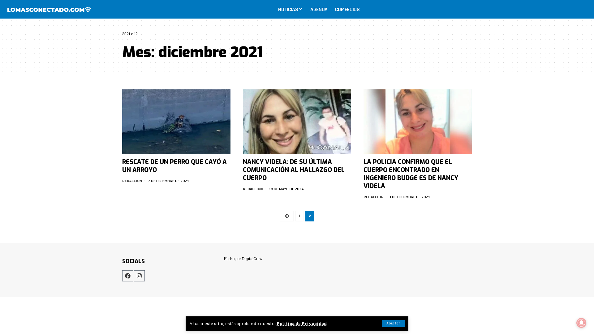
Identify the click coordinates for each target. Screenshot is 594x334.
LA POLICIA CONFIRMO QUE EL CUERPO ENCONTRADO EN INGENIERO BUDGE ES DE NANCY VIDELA (411, 174)
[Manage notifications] (581, 323)
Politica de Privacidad (302, 323)
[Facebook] (127, 275)
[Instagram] (139, 275)
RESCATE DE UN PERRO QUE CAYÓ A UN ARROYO (174, 166)
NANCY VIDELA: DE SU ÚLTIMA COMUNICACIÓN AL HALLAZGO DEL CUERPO (294, 170)
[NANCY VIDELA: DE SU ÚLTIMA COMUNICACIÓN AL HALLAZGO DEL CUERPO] (297, 121)
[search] (582, 9)
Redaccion (132, 181)
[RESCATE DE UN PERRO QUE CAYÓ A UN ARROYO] (176, 121)
